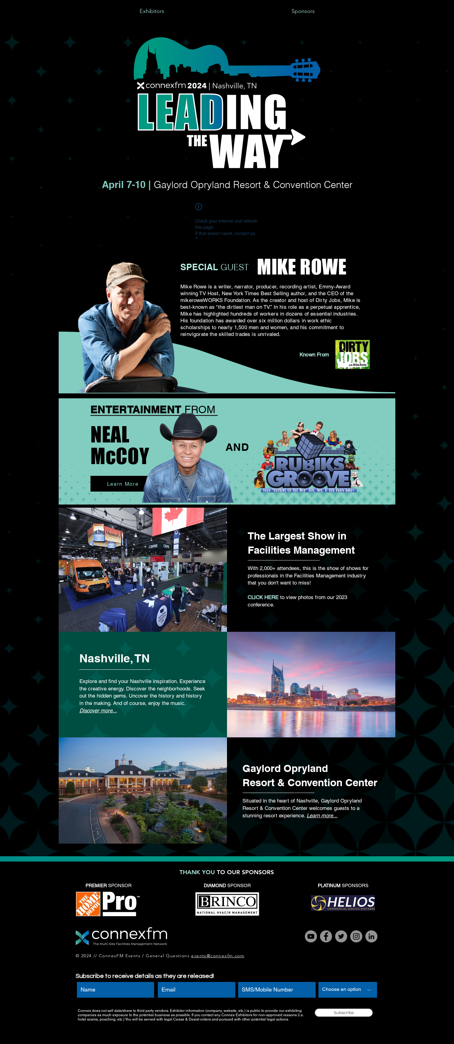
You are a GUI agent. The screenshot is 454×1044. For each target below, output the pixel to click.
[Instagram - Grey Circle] (356, 936)
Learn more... (322, 815)
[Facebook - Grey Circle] (326, 936)
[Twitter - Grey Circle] (341, 936)
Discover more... (98, 710)
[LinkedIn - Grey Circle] (371, 936)
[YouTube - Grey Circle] (311, 936)
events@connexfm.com (217, 955)
